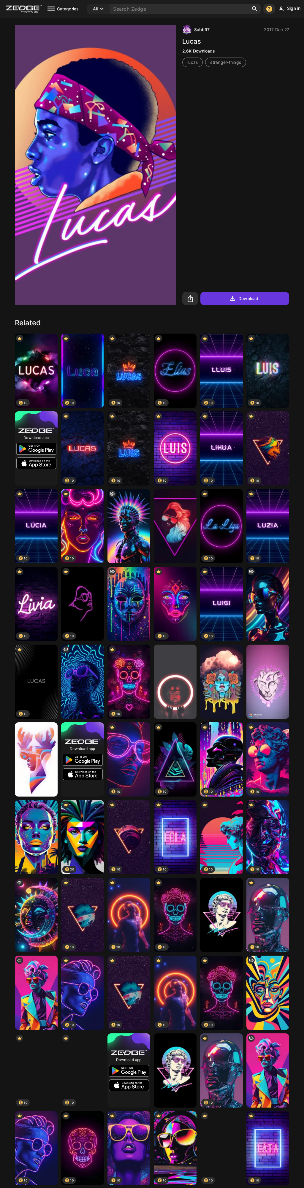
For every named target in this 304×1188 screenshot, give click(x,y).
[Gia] (36, 993)
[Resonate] (267, 682)
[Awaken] (36, 837)
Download (248, 298)
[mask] (128, 604)
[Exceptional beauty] (175, 682)
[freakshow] (267, 993)
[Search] (254, 9)
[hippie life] (36, 915)
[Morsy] (221, 915)
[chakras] (128, 526)
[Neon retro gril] (175, 526)
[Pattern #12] (36, 759)
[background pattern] (267, 604)
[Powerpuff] (221, 682)
